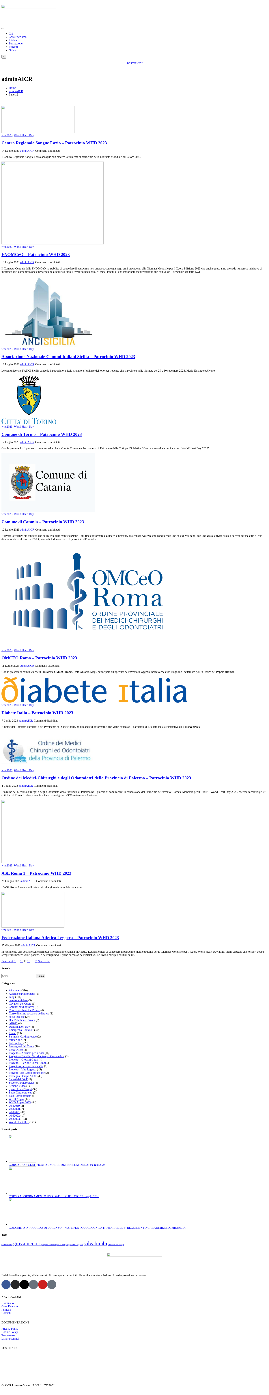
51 (36, 961)
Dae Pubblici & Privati (22, 1020)
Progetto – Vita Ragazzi (22, 1069)
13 (28, 961)
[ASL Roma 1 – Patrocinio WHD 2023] (95, 862)
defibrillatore (6, 1245)
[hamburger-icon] (2, 28)
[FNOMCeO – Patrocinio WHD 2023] (52, 243)
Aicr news (15, 990)
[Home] (28, 7)
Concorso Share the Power (24, 1010)
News (12, 50)
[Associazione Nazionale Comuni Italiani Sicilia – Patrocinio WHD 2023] (48, 345)
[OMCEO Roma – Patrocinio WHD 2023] (90, 646)
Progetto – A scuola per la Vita (26, 1053)
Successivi (44, 961)
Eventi (12, 1033)
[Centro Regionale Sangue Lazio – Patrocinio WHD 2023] (37, 131)
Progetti (13, 46)
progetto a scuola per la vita (53, 1245)
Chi (11, 33)
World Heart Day (24, 135)
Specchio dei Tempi (20, 1089)
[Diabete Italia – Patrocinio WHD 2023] (95, 701)
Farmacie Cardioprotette (23, 1036)
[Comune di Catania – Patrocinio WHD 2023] (48, 510)
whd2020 (14, 1109)
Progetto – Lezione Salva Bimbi (27, 1062)
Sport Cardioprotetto (20, 1092)
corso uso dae (17, 1016)
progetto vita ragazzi (74, 1245)
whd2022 (14, 1115)
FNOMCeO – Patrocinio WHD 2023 (35, 254)
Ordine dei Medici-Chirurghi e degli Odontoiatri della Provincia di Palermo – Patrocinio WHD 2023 (96, 778)
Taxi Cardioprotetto (20, 1095)
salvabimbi (95, 1243)
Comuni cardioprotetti (21, 1006)
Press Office (16, 1049)
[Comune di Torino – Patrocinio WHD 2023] (28, 423)
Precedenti (7, 961)
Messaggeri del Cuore (21, 1046)
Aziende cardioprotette (22, 993)
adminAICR (27, 150)
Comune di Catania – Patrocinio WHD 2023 (42, 521)
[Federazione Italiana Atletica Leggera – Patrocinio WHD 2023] (32, 926)
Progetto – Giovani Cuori (23, 1059)
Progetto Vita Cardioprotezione (27, 1072)
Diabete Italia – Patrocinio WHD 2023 (37, 712)
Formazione (16, 43)
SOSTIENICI (134, 63)
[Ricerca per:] (18, 975)
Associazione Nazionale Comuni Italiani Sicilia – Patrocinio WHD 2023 (68, 356)
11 (21, 961)
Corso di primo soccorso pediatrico (29, 1013)
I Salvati (13, 40)
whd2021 (14, 1112)
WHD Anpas (16, 1099)
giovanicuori (27, 1243)
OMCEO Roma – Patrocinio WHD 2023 (39, 658)
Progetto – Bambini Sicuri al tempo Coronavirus (36, 1056)
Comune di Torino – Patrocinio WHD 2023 (41, 434)
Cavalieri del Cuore (20, 1003)
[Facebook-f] (6, 1284)
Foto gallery (16, 1043)
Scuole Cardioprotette (21, 1082)
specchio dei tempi (116, 1245)
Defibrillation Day (19, 1026)
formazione (15, 1039)
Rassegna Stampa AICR (23, 1076)
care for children (18, 1000)
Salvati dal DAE (18, 1079)
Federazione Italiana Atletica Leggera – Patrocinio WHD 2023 (60, 937)
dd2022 (13, 1023)
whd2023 (6, 135)
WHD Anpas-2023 (20, 1102)
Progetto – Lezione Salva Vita (26, 1066)
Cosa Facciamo (18, 36)
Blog (11, 997)
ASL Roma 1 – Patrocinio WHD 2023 (36, 873)
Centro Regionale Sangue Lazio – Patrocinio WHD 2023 (54, 143)
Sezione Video (17, 1085)
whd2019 (14, 1105)
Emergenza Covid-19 (21, 1029)
